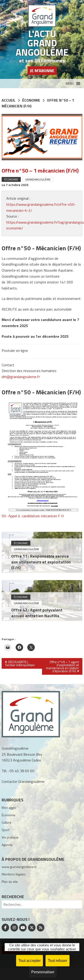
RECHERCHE (13, 896)
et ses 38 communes (42, 60)
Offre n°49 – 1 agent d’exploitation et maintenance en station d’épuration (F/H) (62, 666)
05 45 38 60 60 (22, 771)
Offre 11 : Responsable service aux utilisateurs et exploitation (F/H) (41, 562)
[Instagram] (14, 928)
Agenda (7, 844)
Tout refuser (57, 961)
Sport (5, 829)
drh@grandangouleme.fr (21, 376)
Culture (6, 822)
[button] (70, 83)
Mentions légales (14, 874)
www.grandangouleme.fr (19, 866)
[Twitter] (31, 928)
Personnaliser (42, 972)
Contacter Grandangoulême (23, 781)
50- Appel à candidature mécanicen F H (33, 515)
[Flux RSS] (40, 928)
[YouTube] (23, 928)
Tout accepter (29, 961)
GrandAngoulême (38, 179)
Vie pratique (10, 837)
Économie (11, 179)
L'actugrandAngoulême (42, 43)
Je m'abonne (42, 70)
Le (15, 184)
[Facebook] (5, 928)
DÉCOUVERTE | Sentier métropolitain (20, 663)
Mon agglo (9, 807)
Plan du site (10, 881)
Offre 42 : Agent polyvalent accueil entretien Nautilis (37, 613)
